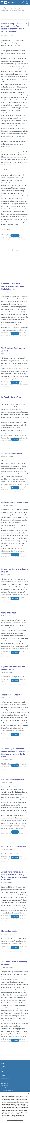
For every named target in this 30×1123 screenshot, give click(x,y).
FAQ (2, 1071)
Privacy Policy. (17, 1117)
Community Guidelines (7, 1081)
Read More (15, 334)
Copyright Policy (5, 1078)
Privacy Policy (4, 1085)
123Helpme (4, 7)
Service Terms (4, 1088)
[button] (2, 2)
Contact (3, 1069)
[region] (15, 1107)
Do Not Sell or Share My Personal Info (15, 1120)
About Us (3, 1066)
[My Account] (28, 2)
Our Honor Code (5, 1083)
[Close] (28, 1094)
